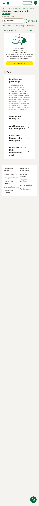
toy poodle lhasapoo (24, 181)
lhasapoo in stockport (24, 175)
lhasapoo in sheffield (8, 170)
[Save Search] (33, 499)
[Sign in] (35, 3)
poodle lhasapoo (26, 185)
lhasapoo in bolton (11, 178)
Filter (33, 21)
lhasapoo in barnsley (8, 182)
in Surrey (6, 13)
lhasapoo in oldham (11, 187)
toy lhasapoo (25, 189)
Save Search (11, 30)
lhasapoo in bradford (8, 191)
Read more (31, 26)
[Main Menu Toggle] (4, 3)
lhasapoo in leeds (10, 174)
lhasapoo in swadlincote (24, 170)
